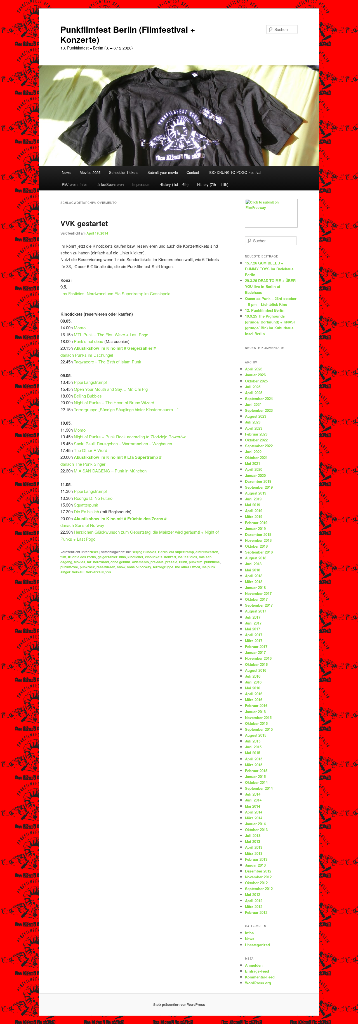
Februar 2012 (256, 912)
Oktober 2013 (256, 829)
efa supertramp (181, 551)
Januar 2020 (255, 475)
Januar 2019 (255, 528)
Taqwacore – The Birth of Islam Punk (107, 362)
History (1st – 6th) (174, 184)
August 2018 (255, 558)
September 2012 (259, 888)
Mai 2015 (252, 752)
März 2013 (253, 853)
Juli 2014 (252, 794)
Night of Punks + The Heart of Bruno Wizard (114, 402)
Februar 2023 (256, 434)
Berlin (163, 551)
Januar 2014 (255, 823)
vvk (108, 571)
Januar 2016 (255, 711)
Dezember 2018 (258, 534)
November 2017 (258, 593)
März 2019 (253, 516)
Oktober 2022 (256, 440)
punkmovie (69, 566)
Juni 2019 (253, 499)
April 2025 (253, 392)
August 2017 (255, 611)
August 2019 (255, 493)
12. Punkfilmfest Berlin (264, 310)
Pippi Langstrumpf (90, 382)
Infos (249, 932)
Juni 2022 (253, 451)
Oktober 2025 (256, 381)
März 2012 (253, 906)
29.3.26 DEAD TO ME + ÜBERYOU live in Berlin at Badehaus (271, 286)
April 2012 (253, 900)
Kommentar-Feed (260, 977)
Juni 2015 (253, 746)
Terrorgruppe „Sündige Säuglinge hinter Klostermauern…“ (126, 409)
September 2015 (259, 729)
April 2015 (253, 759)
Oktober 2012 (256, 882)
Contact (193, 172)
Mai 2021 (252, 463)
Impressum (141, 184)
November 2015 (258, 717)
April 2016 (253, 693)
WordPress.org (258, 982)
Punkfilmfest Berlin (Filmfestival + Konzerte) (127, 34)
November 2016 (258, 658)
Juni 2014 (253, 800)
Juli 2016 (252, 676)
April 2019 (253, 510)
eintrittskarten (207, 551)
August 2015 (255, 735)
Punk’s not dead (88, 341)
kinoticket (135, 556)
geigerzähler (107, 556)
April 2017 (253, 634)
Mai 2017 (252, 629)
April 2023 (253, 428)
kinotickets (153, 556)
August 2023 (255, 416)
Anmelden (254, 965)
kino (122, 556)
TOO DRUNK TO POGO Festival (234, 172)
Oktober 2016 (256, 664)
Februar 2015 (256, 770)
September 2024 (259, 398)
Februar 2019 (256, 522)
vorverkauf (95, 571)
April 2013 (253, 847)
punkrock (87, 566)
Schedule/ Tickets (123, 172)
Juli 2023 (252, 422)
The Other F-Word (90, 450)
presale (171, 561)
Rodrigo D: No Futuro (93, 498)
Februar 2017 (256, 646)
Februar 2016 (256, 705)
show (121, 566)
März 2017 (253, 640)
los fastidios (187, 556)
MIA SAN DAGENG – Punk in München (110, 471)
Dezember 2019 (258, 481)
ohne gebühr (120, 561)
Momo (80, 327)
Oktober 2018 (256, 546)
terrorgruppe (163, 566)
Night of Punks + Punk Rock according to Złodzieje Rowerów (130, 436)
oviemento (140, 561)
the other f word (187, 566)
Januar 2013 (255, 865)
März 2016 (253, 699)
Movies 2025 (90, 172)
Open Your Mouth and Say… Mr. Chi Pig (111, 389)
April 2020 (253, 469)
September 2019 (259, 487)
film (63, 556)
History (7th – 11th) (212, 184)
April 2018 (253, 575)
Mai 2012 (252, 894)
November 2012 (258, 876)
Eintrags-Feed (257, 971)
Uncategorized (257, 944)
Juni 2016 (253, 682)
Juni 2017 (253, 623)
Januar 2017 (255, 652)
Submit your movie (162, 172)
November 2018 (258, 540)
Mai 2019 (252, 504)
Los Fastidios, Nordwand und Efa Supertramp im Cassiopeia (115, 293)
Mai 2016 (252, 687)
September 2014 (259, 788)
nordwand (101, 561)
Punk (183, 561)
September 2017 (259, 605)
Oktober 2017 (256, 599)
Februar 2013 (256, 859)
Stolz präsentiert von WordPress (179, 1004)
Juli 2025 (252, 386)
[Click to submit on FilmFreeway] (271, 226)
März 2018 (253, 581)
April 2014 (253, 812)
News (66, 172)
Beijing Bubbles (88, 396)
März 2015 (253, 764)
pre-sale (157, 561)
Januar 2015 (255, 776)
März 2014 (253, 817)
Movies (79, 561)
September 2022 (259, 445)
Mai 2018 (252, 570)
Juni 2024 (253, 404)
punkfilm (195, 561)
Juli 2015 (252, 741)
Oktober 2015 (256, 723)
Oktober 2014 (256, 782)
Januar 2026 (255, 374)
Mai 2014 (252, 806)
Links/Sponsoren (110, 184)
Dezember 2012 (258, 871)
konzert (170, 556)
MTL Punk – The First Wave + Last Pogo (111, 334)
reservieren (105, 566)
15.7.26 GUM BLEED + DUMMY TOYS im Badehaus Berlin (269, 268)
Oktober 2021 (256, 457)
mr (89, 561)
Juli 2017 (252, 617)
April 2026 (253, 369)
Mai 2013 (252, 841)
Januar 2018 (255, 587)
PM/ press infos (75, 184)
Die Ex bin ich (86, 511)
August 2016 (255, 670)
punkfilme (212, 561)
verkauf (78, 571)
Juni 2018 (253, 563)
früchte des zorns (82, 556)
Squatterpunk (86, 505)
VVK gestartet (84, 223)
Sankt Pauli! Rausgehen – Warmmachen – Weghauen (123, 443)
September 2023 (259, 410)
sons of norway (139, 566)
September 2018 (259, 552)
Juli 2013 (252, 835)
